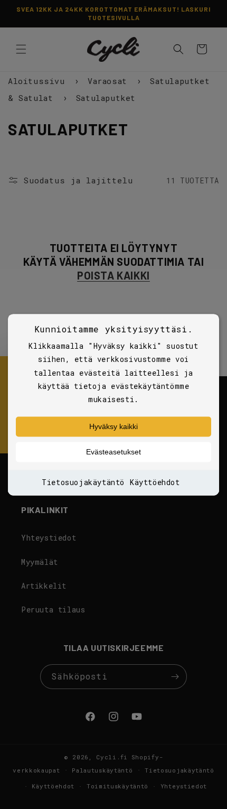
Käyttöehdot (155, 483)
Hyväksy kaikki (113, 427)
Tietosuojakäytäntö (83, 483)
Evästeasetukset (113, 452)
